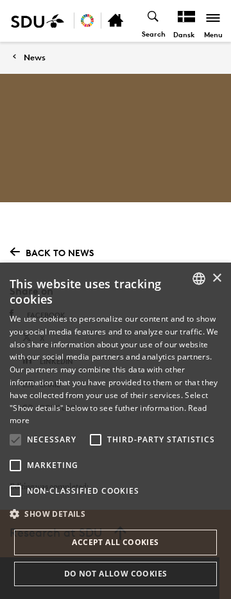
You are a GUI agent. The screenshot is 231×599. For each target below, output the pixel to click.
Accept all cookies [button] (115, 542)
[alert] (115, 431)
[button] (15, 440)
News (35, 57)
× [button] (216, 278)
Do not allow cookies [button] (115, 573)
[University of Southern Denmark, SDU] (37, 21)
